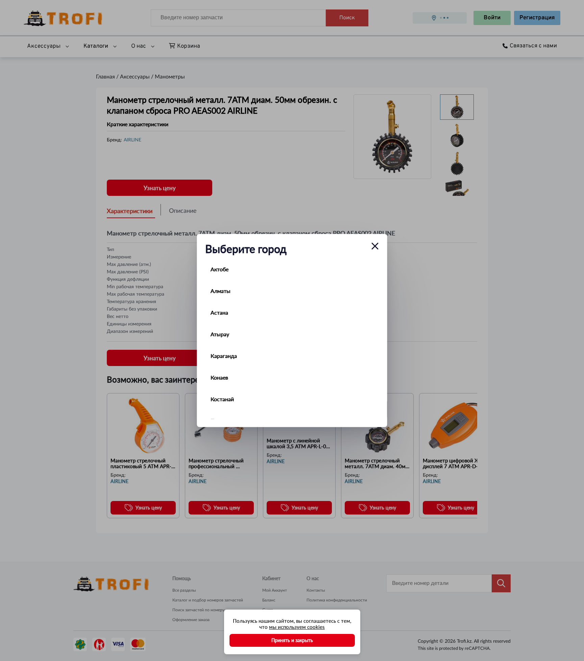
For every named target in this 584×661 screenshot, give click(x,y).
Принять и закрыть (292, 640)
